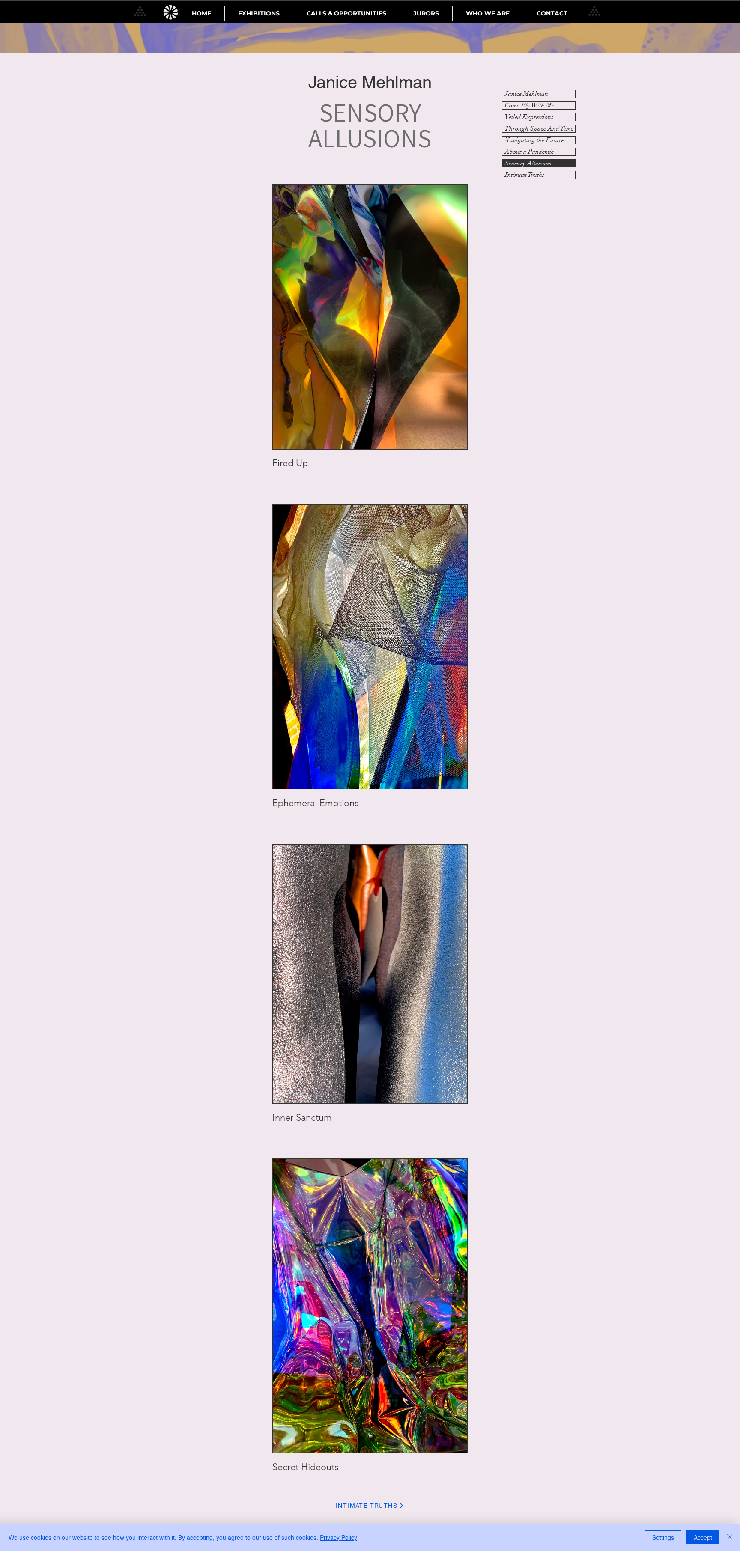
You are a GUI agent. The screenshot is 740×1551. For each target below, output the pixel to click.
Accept (703, 1537)
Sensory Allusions (528, 163)
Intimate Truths (524, 175)
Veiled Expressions (529, 117)
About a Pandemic (529, 151)
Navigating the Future (534, 140)
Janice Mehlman (526, 94)
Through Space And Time (539, 128)
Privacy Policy (338, 1537)
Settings (663, 1537)
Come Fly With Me (529, 105)
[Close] (730, 1537)
